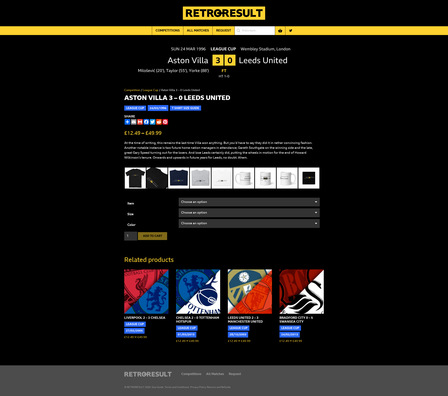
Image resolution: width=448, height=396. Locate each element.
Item (130, 203)
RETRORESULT (135, 387)
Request (235, 374)
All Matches (215, 374)
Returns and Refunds (218, 387)
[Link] (148, 374)
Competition (132, 90)
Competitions (191, 374)
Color (131, 225)
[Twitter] (291, 30)
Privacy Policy (198, 387)
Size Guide (157, 387)
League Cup (150, 90)
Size (130, 214)
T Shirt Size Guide (185, 108)
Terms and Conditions (176, 387)
